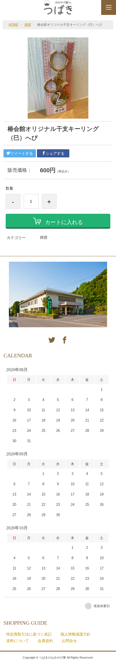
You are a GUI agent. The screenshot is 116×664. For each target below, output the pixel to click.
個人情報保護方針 (75, 634)
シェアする (55, 153)
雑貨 (28, 25)
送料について (17, 641)
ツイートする (21, 153)
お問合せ (69, 641)
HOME (13, 25)
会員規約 (45, 641)
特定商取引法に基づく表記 (29, 634)
